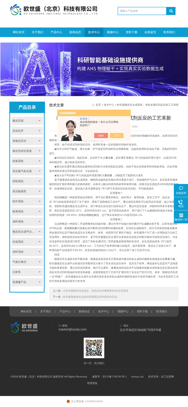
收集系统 (18, 161)
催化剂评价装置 (22, 150)
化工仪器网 (167, 376)
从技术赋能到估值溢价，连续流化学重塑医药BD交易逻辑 (95, 290)
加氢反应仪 (19, 140)
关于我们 (38, 32)
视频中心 (113, 32)
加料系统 (18, 221)
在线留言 (150, 32)
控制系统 (18, 181)
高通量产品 (19, 282)
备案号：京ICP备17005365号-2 (109, 376)
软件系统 (18, 201)
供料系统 (18, 251)
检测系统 (18, 211)
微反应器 (18, 120)
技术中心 (94, 32)
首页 (98, 104)
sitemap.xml (137, 376)
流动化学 (18, 130)
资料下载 (132, 32)
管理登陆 (92, 383)
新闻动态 (75, 32)
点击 (39, 121)
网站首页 (19, 32)
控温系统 (18, 241)
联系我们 (169, 32)
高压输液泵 (19, 191)
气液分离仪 (19, 261)
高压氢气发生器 (22, 171)
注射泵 (16, 272)
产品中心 (56, 32)
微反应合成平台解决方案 (27, 231)
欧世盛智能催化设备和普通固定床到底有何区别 (90, 296)
